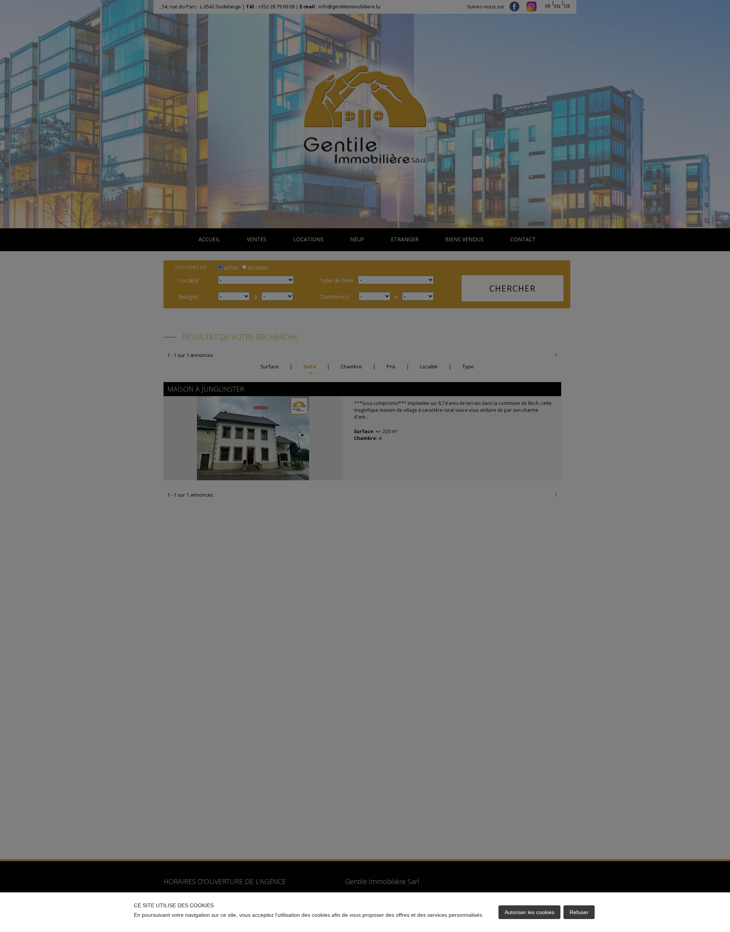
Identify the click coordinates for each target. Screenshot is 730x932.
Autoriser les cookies (529, 912)
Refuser (579, 912)
